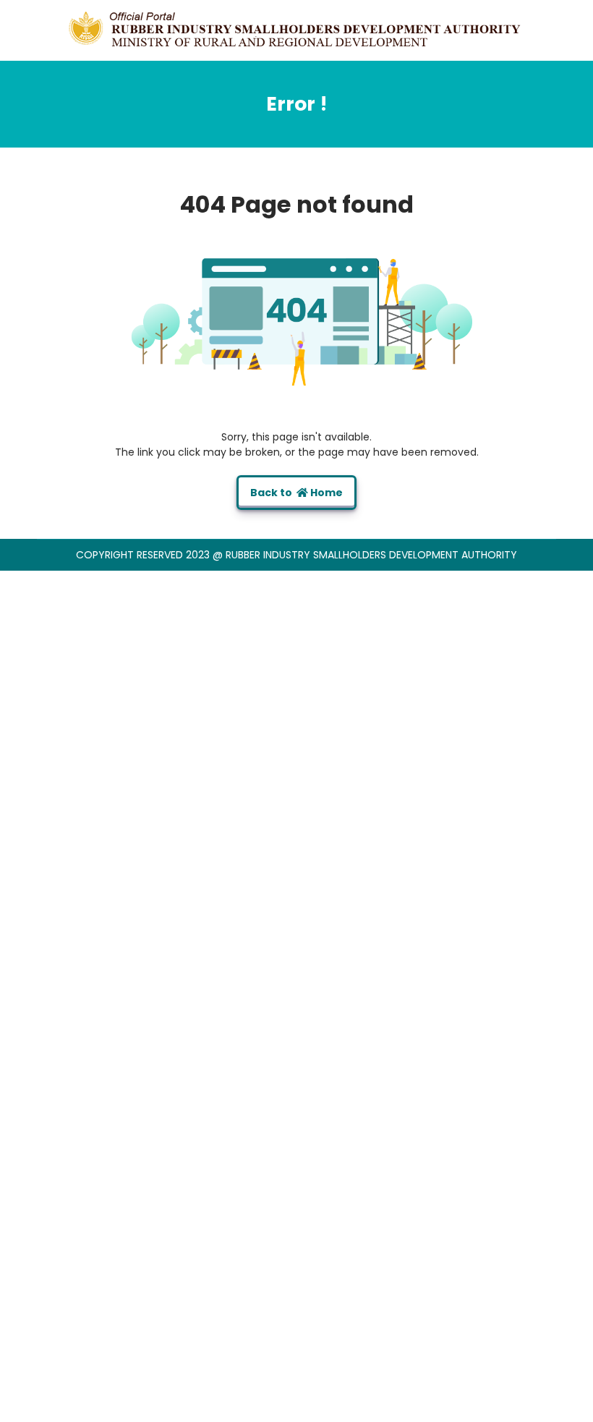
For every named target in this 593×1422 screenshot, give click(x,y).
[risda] (296, 30)
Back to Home (296, 492)
